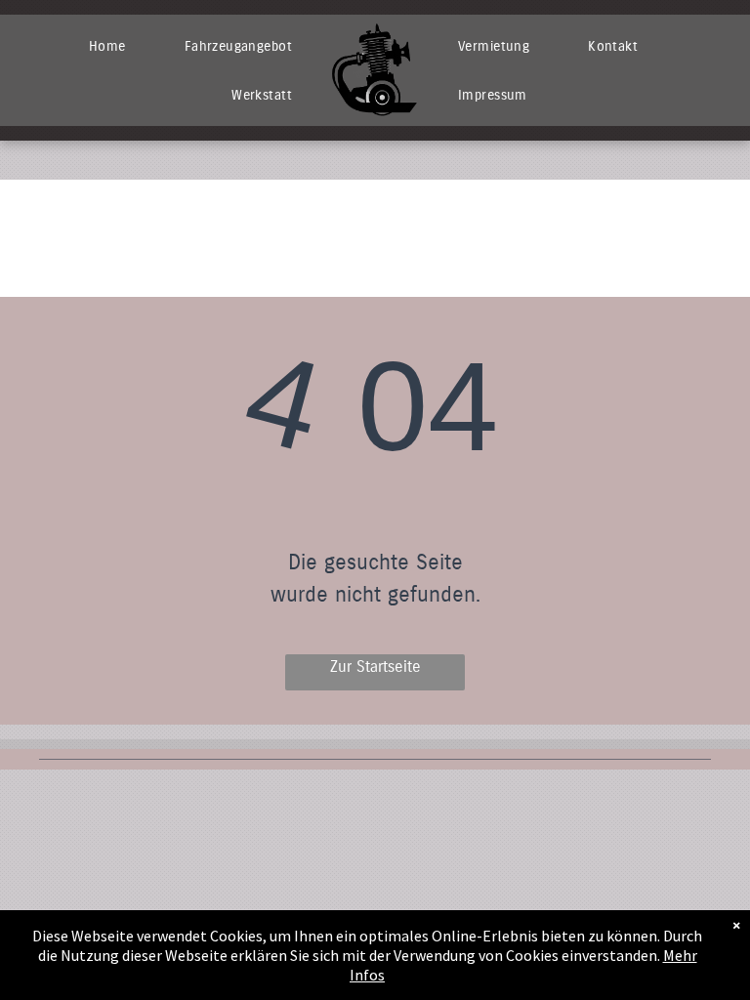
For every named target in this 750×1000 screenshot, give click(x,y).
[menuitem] (107, 45)
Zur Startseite (375, 666)
